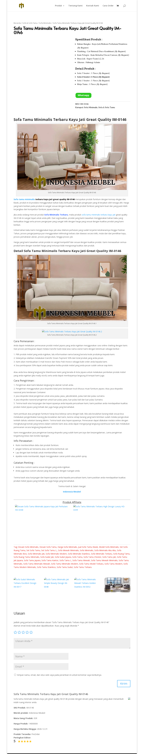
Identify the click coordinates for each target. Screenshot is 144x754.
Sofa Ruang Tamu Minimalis (26, 557)
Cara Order (108, 6)
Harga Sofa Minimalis (67, 547)
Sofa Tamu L (65, 560)
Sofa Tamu (77, 557)
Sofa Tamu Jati (109, 557)
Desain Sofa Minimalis (28, 547)
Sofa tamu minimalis (24, 199)
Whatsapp (83, 95)
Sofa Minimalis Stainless (79, 553)
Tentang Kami (75, 6)
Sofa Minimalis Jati (36, 553)
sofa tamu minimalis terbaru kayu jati (98, 214)
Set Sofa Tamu (33, 550)
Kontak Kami (92, 6)
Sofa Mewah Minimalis (68, 550)
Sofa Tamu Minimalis (33, 119)
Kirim (123, 683)
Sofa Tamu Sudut (65, 567)
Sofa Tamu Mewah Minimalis (104, 560)
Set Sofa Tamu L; (49, 550)
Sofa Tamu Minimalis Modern (64, 563)
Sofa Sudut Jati (47, 557)
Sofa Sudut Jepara (63, 557)
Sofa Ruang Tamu (121, 553)
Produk (58, 6)
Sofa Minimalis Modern (56, 553)
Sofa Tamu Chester (92, 557)
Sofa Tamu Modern (113, 563)
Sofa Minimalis (45, 23)
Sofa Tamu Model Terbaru (91, 563)
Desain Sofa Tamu (48, 547)
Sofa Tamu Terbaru (83, 567)
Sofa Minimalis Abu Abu (105, 550)
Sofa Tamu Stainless (46, 567)
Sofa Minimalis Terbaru (101, 553)
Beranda (17, 23)
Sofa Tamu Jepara (32, 560)
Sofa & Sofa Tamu (29, 23)
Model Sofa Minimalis (109, 547)
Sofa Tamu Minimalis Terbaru (47, 251)
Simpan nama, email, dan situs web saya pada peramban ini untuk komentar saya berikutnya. (59, 675)
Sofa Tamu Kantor (49, 560)
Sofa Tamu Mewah (81, 560)
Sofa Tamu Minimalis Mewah (36, 563)
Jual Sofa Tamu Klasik (88, 547)
